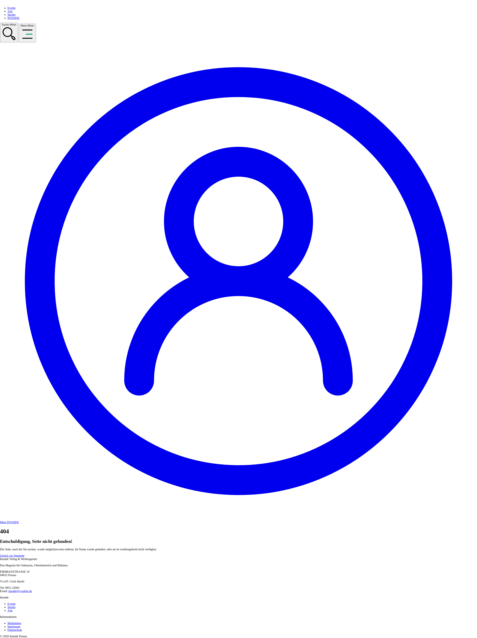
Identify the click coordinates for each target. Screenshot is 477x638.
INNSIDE (13, 18)
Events (11, 8)
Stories (11, 14)
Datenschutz (14, 629)
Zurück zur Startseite (12, 555)
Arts (9, 11)
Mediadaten (14, 623)
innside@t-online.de (20, 591)
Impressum (13, 626)
